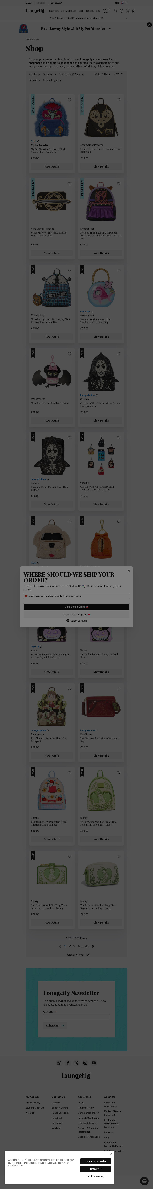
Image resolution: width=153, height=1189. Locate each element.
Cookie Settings (96, 1176)
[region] (59, 1167)
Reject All (95, 1168)
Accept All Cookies (96, 1161)
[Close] (111, 1154)
